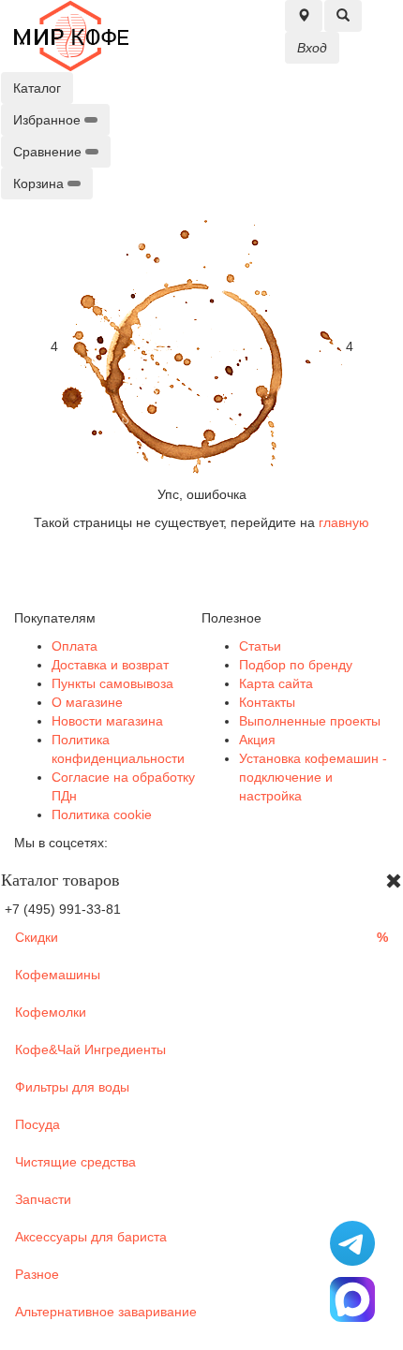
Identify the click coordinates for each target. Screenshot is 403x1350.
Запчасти (43, 1199)
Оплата (74, 645)
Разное (37, 1274)
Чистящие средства (75, 1161)
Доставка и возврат (110, 664)
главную (344, 522)
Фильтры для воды (72, 1086)
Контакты (267, 702)
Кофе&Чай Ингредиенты (90, 1049)
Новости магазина (107, 720)
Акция (257, 739)
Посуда (37, 1124)
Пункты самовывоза (112, 683)
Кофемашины (57, 974)
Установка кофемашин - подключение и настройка (313, 777)
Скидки (201, 937)
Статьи (260, 645)
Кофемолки (50, 1012)
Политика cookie (102, 814)
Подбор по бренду (295, 664)
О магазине (87, 702)
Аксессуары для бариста (91, 1236)
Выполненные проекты (310, 720)
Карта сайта (276, 683)
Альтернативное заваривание (106, 1311)
